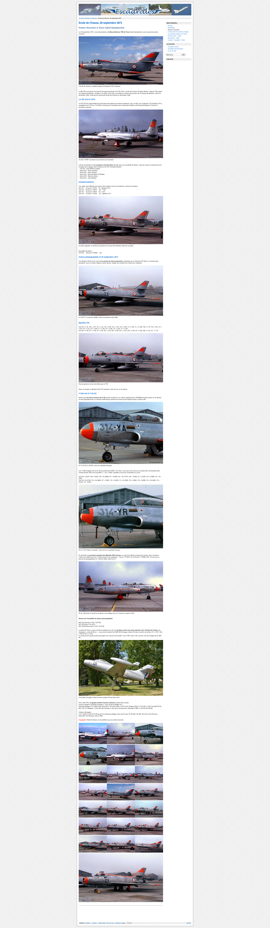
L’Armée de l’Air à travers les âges (178, 32)
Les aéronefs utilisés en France (177, 34)
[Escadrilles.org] (135, 15)
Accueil (81, 18)
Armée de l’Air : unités (174, 36)
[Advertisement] (178, 94)
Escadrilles (87, 923)
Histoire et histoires (91, 18)
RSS (130, 923)
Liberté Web (101, 923)
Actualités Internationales (175, 49)
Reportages (171, 27)
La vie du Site (172, 51)
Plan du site (110, 923)
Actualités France (173, 47)
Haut (188, 923)
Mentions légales (120, 923)
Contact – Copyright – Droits (176, 40)
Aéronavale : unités (174, 38)
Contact (94, 923)
